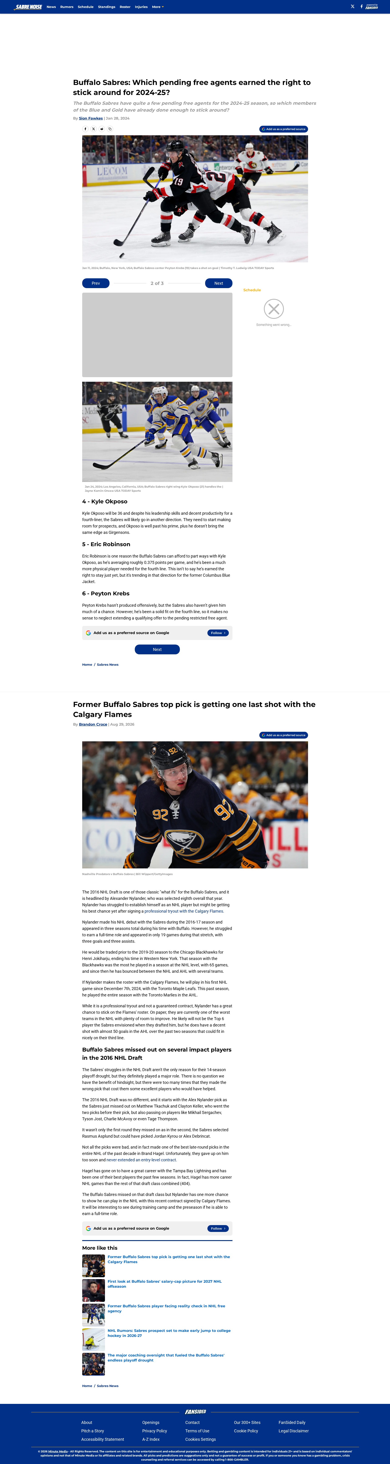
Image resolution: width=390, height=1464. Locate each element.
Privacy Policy (154, 1430)
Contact (192, 1422)
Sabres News (107, 665)
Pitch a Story (92, 1430)
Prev (96, 283)
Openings (150, 1422)
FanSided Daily (292, 1422)
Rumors (66, 7)
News (51, 7)
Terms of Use (197, 1430)
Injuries (141, 7)
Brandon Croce (93, 724)
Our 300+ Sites (247, 1422)
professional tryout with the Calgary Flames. (184, 911)
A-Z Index (151, 1439)
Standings (106, 7)
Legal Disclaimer (294, 1430)
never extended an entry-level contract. (142, 1159)
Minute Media (58, 1451)
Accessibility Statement (102, 1439)
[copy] (110, 129)
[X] (352, 6)
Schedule (86, 7)
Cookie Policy (246, 1430)
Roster (125, 7)
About (86, 1422)
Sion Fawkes (91, 118)
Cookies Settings (200, 1439)
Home (87, 665)
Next (218, 283)
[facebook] (362, 6)
